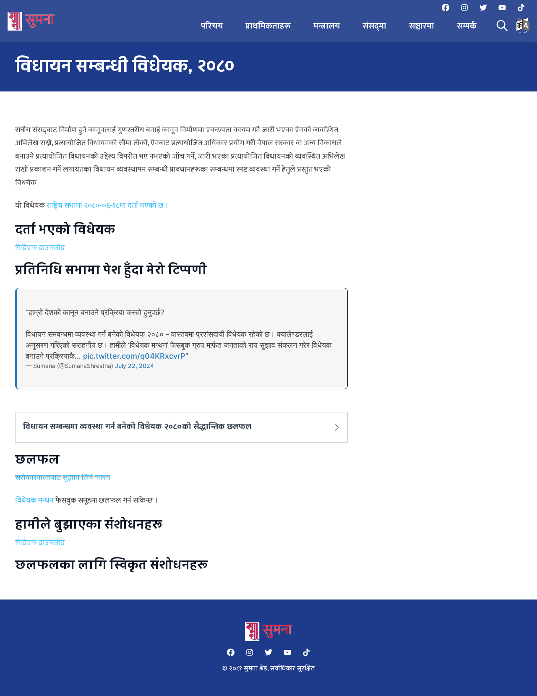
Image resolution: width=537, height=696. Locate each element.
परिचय (212, 26)
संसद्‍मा (374, 26)
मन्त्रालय (326, 26)
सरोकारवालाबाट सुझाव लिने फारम (62, 478)
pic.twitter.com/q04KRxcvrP (134, 356)
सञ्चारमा (421, 26)
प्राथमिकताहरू (268, 26)
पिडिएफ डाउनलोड (40, 248)
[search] (502, 25)
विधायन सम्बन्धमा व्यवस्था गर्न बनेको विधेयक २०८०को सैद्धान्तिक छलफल (137, 427)
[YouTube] (502, 7)
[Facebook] (445, 7)
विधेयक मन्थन (34, 500)
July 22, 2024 (134, 365)
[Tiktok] (521, 7)
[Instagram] (464, 7)
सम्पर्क (467, 26)
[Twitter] (483, 7)
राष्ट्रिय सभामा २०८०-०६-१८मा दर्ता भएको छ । (107, 205)
